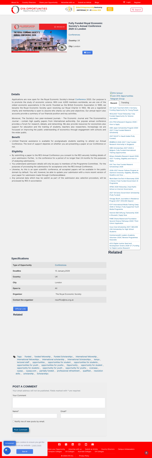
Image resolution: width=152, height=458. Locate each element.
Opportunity (72, 365)
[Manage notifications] (146, 453)
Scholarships (42, 373)
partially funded (47, 371)
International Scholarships (79, 359)
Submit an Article (84, 2)
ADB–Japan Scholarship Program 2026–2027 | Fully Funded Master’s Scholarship (124, 130)
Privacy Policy (84, 456)
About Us (15, 2)
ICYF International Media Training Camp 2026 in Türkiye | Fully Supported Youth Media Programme (124, 207)
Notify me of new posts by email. (30, 421)
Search (138, 10)
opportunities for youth (27, 365)
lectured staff (23, 362)
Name (16, 411)
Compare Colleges (55, 451)
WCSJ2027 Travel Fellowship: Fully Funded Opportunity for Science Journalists (122, 116)
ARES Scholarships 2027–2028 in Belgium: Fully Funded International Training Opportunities (122, 150)
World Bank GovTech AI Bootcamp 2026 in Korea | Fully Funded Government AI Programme (124, 181)
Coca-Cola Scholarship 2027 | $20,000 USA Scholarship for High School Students (123, 229)
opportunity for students (28, 368)
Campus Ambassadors (126, 449)
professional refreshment (68, 371)
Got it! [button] (24, 451)
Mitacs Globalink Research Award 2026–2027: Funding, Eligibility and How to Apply (124, 158)
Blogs (97, 2)
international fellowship (86, 356)
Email (63, 411)
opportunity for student (91, 365)
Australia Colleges (84, 451)
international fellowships (28, 359)
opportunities (39, 362)
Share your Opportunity (48, 2)
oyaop (20, 371)
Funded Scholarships (63, 356)
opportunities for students (86, 362)
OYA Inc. (70, 456)
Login (128, 2)
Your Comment (19, 395)
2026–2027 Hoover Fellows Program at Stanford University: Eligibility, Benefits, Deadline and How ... (124, 172)
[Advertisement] (59, 75)
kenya (96, 359)
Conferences (74, 35)
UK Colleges (99, 451)
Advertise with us (67, 2)
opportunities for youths (52, 365)
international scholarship (53, 359)
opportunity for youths (76, 368)
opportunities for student (59, 362)
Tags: (19, 356)
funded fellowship (43, 356)
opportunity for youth (52, 368)
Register (137, 2)
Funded (28, 356)
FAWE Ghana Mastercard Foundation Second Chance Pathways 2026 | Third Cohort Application (123, 221)
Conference (80, 99)
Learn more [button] (36, 445)
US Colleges (69, 451)
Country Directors (29, 2)
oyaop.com (31, 371)
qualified (87, 371)
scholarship (28, 373)
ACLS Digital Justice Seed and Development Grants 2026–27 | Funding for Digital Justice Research (124, 245)
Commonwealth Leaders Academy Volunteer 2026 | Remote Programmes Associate (123, 237)
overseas (93, 368)
